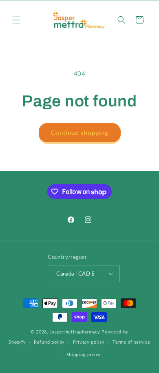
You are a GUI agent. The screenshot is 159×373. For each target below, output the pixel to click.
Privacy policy (89, 341)
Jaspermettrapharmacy (75, 331)
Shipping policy (83, 354)
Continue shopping (79, 132)
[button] (16, 20)
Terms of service (131, 341)
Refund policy (49, 341)
